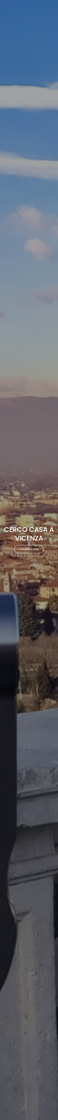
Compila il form (29, 549)
